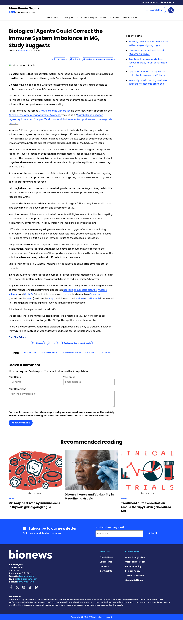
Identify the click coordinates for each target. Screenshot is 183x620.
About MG (52, 17)
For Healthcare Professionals (156, 2)
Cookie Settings (134, 580)
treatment (105, 352)
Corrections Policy (135, 561)
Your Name (15, 377)
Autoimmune (30, 352)
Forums (114, 17)
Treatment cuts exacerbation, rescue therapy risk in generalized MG (148, 62)
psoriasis (68, 290)
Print (75, 59)
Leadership (106, 561)
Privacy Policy (132, 571)
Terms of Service (134, 575)
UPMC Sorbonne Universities (54, 110)
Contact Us (106, 571)
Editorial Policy (133, 566)
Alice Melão (22, 50)
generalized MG (49, 352)
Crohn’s (28, 294)
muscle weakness (71, 352)
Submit (152, 533)
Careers (104, 566)
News (103, 17)
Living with (69, 17)
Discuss (60, 59)
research (90, 352)
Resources (129, 17)
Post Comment (20, 422)
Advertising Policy (135, 557)
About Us (105, 551)
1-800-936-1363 (25, 581)
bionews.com (26, 576)
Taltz (29, 298)
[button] (154, 10)
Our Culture (106, 557)
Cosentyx (94, 294)
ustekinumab (92, 298)
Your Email (69, 377)
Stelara (79, 298)
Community (87, 17)
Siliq (51, 298)
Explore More (132, 551)
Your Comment (17, 389)
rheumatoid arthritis (85, 290)
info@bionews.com (26, 578)
